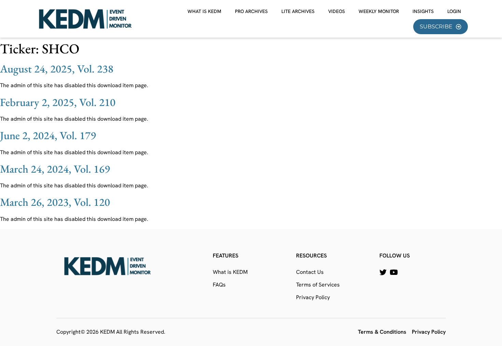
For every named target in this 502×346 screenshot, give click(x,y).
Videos (336, 11)
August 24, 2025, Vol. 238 (56, 69)
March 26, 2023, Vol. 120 (55, 202)
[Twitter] (383, 272)
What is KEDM (204, 11)
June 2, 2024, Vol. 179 (48, 135)
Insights (423, 11)
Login (454, 11)
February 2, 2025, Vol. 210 (57, 102)
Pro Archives (251, 11)
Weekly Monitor (379, 11)
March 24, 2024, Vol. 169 (55, 169)
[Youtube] (393, 272)
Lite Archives (298, 11)
